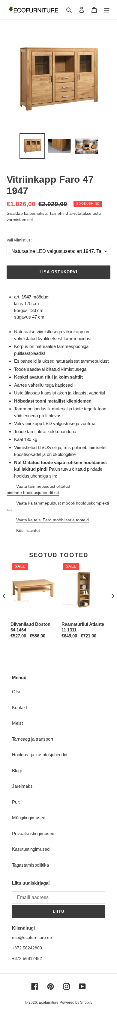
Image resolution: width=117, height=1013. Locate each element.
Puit (16, 802)
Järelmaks (22, 786)
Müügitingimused (28, 817)
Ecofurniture (48, 1002)
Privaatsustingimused (33, 833)
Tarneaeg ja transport (32, 739)
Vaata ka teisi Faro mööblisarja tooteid (52, 519)
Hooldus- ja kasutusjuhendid (39, 754)
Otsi (16, 691)
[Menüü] (106, 9)
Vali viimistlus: (19, 240)
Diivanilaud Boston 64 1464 (30, 627)
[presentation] (4, 596)
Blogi (17, 770)
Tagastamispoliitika (30, 865)
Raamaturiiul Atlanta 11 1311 (83, 627)
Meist (17, 723)
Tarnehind (58, 213)
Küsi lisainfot (28, 530)
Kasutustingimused (31, 849)
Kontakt (19, 707)
